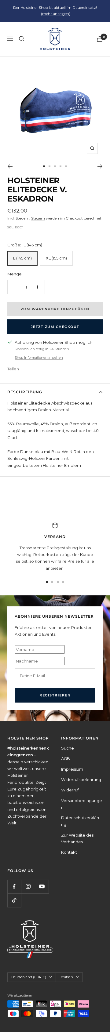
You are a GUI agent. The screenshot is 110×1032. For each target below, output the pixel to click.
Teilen (13, 368)
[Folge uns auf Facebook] (14, 886)
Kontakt (69, 852)
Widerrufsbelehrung (81, 779)
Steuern (38, 218)
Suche (67, 748)
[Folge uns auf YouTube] (42, 886)
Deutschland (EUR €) (28, 977)
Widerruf (70, 789)
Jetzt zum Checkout (55, 327)
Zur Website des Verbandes (77, 838)
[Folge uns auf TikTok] (14, 900)
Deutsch (66, 977)
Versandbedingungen (81, 804)
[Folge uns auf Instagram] (28, 886)
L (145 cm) (22, 258)
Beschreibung (24, 392)
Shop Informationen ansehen (39, 357)
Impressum (72, 769)
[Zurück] (10, 166)
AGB (65, 758)
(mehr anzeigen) (55, 13)
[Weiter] (100, 166)
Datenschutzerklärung (81, 821)
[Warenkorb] (100, 39)
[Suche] (21, 39)
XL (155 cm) (56, 258)
